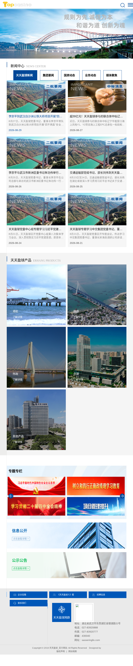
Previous (10, 496)
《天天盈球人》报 (65, 595)
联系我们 (22, 603)
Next (122, 496)
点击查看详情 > (21, 538)
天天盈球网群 (61, 617)
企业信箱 (22, 595)
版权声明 (60, 651)
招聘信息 (101, 595)
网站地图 (72, 651)
